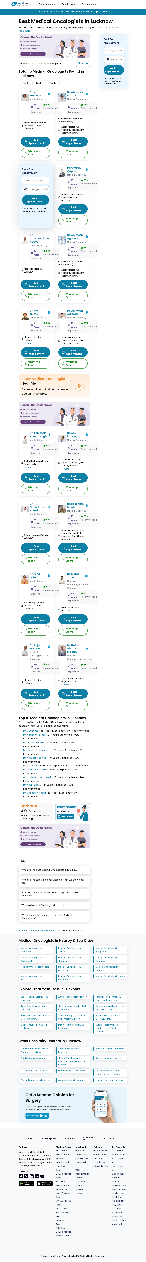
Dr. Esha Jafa (35, 575)
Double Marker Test (63, 1175)
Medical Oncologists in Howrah (32, 978)
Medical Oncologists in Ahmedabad (32, 950)
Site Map (79, 1193)
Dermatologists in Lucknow (109, 1058)
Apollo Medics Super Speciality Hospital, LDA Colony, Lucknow (72, 129)
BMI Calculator (119, 1189)
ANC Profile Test (62, 1214)
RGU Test (61, 1227)
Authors (79, 1185)
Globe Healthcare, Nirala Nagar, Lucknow (36, 462)
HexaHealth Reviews (118, 1202)
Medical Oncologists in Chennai (69, 959)
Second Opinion (116, 1179)
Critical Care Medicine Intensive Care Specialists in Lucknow (72, 1061)
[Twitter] (26, 1176)
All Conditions (119, 1158)
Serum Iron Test (61, 1222)
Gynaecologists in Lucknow (71, 1080)
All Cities (116, 1208)
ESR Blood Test (61, 1168)
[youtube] (42, 1176)
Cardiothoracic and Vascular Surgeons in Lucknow (35, 1050)
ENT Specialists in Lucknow (34, 1070)
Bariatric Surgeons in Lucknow (110, 1048)
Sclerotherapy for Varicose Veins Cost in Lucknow (71, 1017)
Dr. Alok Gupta (34, 312)
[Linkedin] (31, 1176)
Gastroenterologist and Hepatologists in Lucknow (108, 1072)
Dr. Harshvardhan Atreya (39, 238)
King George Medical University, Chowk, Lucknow (34, 605)
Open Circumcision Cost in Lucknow (34, 1026)
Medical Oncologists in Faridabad (107, 959)
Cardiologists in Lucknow (33, 1058)
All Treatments (118, 1164)
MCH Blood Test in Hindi (62, 1160)
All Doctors (117, 1150)
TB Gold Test (63, 1189)
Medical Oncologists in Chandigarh (32, 959)
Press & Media (82, 1173)
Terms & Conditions (99, 1160)
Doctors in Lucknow (50, 930)
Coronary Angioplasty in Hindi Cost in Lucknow (110, 1008)
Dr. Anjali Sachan (35, 647)
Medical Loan (119, 1185)
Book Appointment (36, 141)
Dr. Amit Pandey (72, 434)
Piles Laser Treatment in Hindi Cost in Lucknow (35, 1017)
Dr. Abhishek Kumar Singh (38, 434)
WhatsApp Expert (34, 153)
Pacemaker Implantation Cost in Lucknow (108, 1017)
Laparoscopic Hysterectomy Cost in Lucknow (35, 998)
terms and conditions (35, 211)
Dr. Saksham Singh (75, 505)
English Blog (118, 1193)
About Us (79, 1150)
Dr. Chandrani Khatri (37, 507)
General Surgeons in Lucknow (35, 1080)
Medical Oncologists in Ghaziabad (69, 968)
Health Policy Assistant (119, 1222)
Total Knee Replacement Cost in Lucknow (33, 1008)
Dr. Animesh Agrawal (75, 312)
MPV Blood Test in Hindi (62, 1152)
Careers (79, 1189)
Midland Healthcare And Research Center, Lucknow (36, 125)
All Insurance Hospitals (118, 1214)
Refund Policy (100, 1154)
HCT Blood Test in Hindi (62, 1183)
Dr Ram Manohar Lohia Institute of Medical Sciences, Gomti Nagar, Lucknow (73, 535)
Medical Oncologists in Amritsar (69, 950)
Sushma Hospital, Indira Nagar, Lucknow (72, 680)
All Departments (119, 1171)
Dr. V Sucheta (35, 93)
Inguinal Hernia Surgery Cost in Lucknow (72, 1026)
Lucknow (32, 930)
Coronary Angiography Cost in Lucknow (72, 1008)
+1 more (28, 343)
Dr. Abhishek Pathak (75, 93)
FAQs (77, 1169)
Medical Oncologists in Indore (110, 976)
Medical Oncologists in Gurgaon (107, 968)
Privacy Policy (100, 1150)
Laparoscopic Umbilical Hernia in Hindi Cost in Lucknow (107, 1028)
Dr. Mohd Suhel (73, 575)
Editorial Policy (100, 1166)
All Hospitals (118, 1154)
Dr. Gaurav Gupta (74, 169)
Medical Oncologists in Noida (35, 966)
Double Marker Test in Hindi (63, 1233)
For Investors (81, 1158)
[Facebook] (21, 1176)
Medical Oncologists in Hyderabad (69, 978)
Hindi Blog (117, 1196)
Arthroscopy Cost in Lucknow (72, 996)
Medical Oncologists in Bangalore (107, 950)
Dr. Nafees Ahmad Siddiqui (73, 648)
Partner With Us (81, 1164)
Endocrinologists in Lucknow (72, 1070)
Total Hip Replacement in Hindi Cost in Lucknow (108, 998)
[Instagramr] (37, 1176)
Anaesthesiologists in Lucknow (68, 1050)
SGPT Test (61, 1208)
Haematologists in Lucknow (109, 1080)
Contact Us (81, 1154)
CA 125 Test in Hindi (63, 1202)
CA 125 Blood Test (63, 1195)
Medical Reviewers (80, 1179)
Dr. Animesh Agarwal (75, 236)
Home (22, 930)
